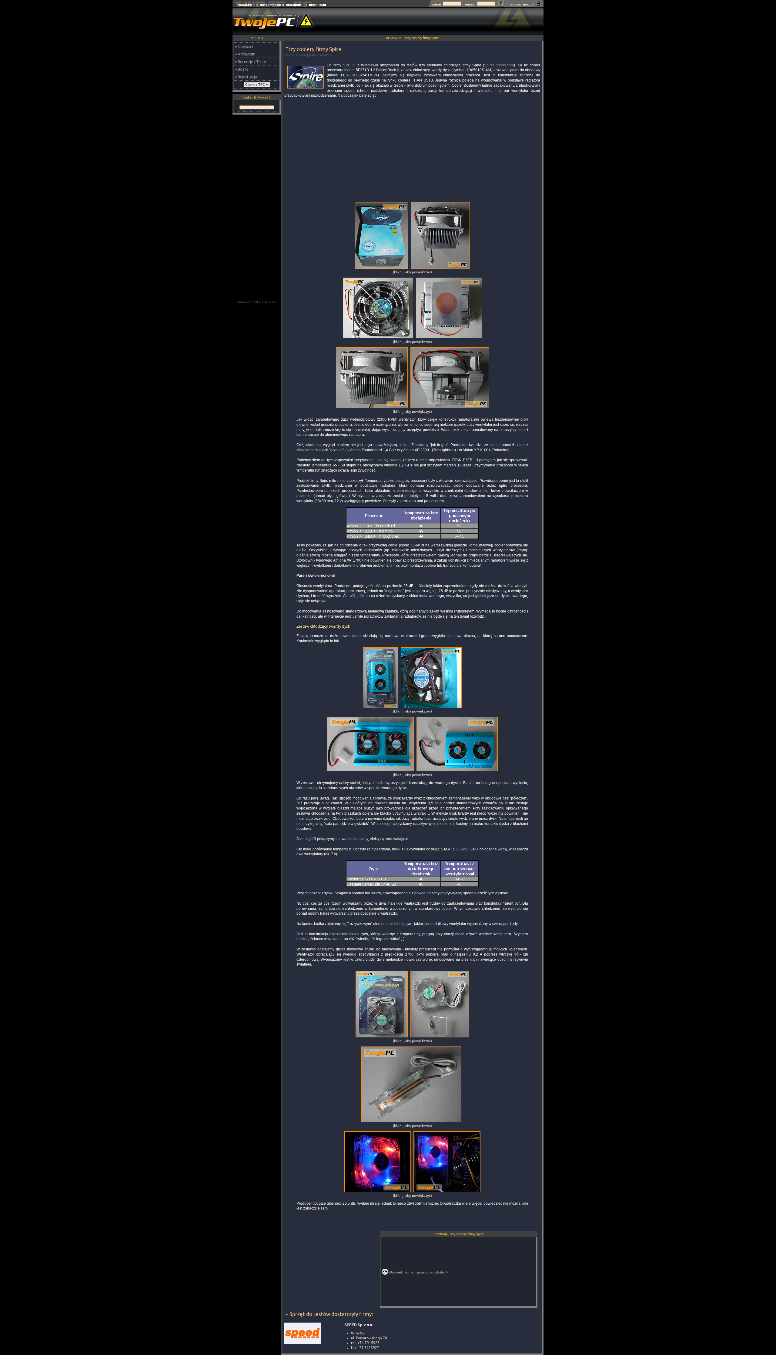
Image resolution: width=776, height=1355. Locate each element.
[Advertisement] (433, 21)
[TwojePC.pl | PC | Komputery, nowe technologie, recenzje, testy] (243, 5)
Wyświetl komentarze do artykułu (416, 1272)
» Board (242, 69)
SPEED (349, 65)
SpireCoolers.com (499, 65)
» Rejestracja (246, 77)
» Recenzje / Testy (250, 61)
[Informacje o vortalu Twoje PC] (278, 5)
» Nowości (244, 46)
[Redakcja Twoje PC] (315, 5)
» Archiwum (245, 54)
